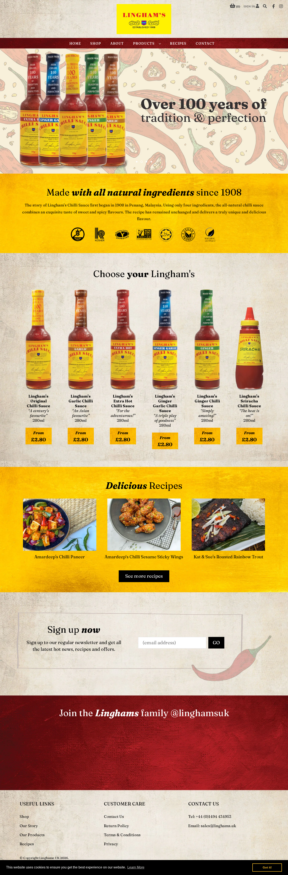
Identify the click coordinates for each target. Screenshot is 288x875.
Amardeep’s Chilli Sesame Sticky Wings (144, 556)
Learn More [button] (135, 867)
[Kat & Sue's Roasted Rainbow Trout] (228, 523)
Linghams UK (49, 858)
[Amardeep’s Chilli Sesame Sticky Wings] (144, 523)
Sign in (250, 6)
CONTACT (205, 43)
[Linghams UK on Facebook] (274, 6)
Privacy (111, 844)
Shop (24, 816)
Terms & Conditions (122, 834)
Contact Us (114, 816)
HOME (75, 43)
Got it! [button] (267, 867)
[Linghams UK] (144, 20)
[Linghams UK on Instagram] (281, 6)
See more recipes (144, 576)
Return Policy (116, 825)
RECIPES (178, 43)
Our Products (32, 834)
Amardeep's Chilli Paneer (59, 556)
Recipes (27, 844)
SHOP (95, 43)
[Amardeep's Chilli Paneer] (60, 523)
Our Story (29, 825)
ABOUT (117, 43)
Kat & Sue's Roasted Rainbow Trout (228, 556)
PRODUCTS (145, 43)
